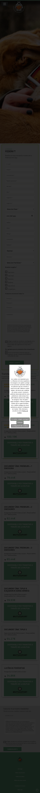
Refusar (20, 422)
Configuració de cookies (20, 426)
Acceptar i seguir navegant (20, 419)
